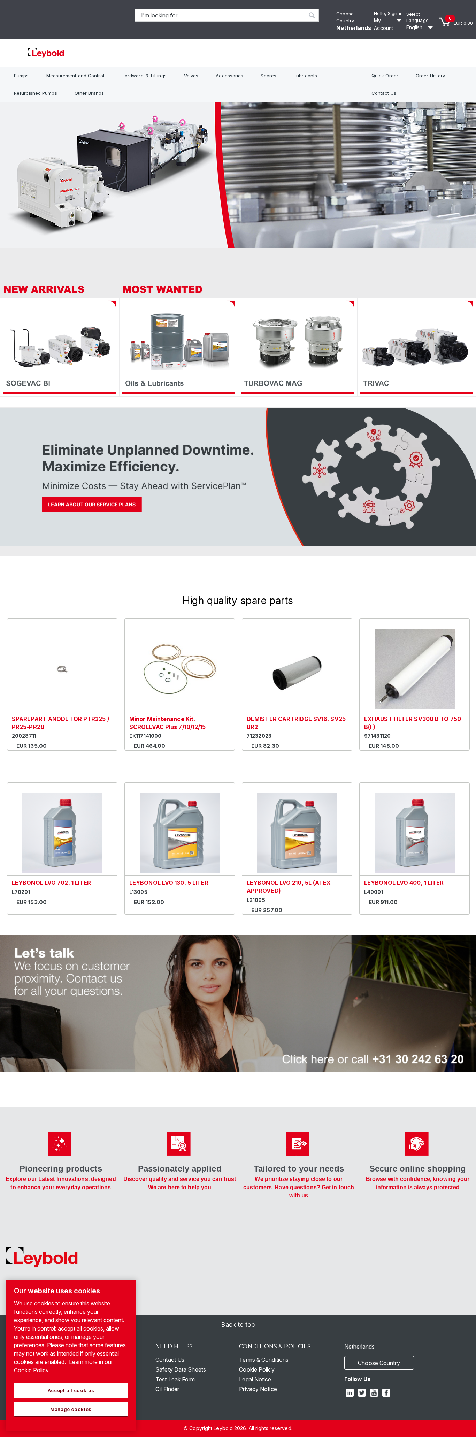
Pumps (21, 75)
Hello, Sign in (388, 13)
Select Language (417, 17)
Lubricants (305, 75)
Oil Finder (167, 1389)
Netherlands (353, 27)
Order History (430, 75)
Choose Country (379, 1362)
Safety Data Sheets (180, 1369)
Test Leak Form (175, 1379)
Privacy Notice (258, 1389)
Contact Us (383, 93)
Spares (268, 75)
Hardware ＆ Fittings (144, 75)
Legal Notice (255, 1379)
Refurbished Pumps (35, 93)
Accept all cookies (71, 1390)
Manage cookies (71, 1409)
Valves (191, 75)
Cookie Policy (256, 1369)
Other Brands (89, 93)
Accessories (229, 75)
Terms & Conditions (264, 1359)
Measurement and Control (75, 75)
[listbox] (420, 27)
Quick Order (384, 75)
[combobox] (220, 15)
